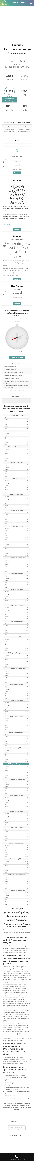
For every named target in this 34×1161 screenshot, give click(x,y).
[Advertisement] (17, 23)
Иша (25, 109)
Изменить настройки (17, 391)
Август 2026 (16, 396)
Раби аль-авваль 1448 (16, 401)
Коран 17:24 (9, 224)
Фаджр (9, 79)
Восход (24, 79)
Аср (24, 94)
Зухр (9, 94)
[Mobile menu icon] (31, 3)
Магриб (9, 109)
